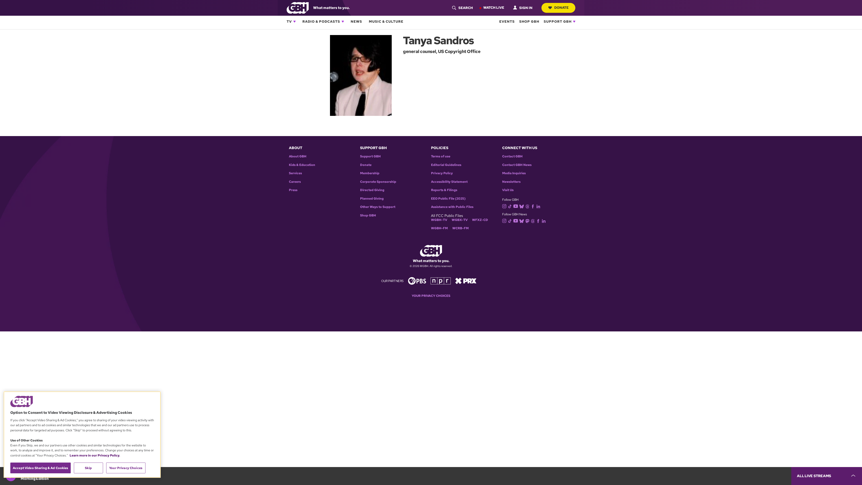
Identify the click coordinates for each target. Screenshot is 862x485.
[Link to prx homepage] (465, 280)
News (356, 21)
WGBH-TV (439, 220)
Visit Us (508, 190)
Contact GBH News (517, 165)
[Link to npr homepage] (441, 280)
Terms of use (440, 156)
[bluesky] (521, 206)
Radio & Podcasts (321, 21)
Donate (561, 7)
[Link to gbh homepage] (298, 7)
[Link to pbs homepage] (417, 280)
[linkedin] (538, 206)
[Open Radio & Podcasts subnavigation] (343, 21)
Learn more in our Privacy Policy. (95, 455)
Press (293, 190)
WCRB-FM (460, 228)
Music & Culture (386, 21)
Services (295, 173)
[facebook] (533, 206)
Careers (295, 182)
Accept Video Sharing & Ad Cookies (40, 468)
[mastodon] (527, 220)
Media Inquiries (514, 173)
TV (289, 21)
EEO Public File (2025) (448, 199)
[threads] (527, 206)
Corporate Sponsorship (378, 182)
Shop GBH (529, 21)
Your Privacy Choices (431, 296)
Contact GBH (512, 156)
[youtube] (515, 205)
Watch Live (493, 7)
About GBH (297, 156)
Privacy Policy (442, 173)
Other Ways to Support (377, 207)
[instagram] (504, 205)
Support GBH (558, 21)
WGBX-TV (460, 220)
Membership (369, 173)
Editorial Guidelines (446, 165)
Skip (88, 468)
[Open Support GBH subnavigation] (574, 21)
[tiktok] (510, 206)
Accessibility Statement (449, 182)
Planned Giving (372, 199)
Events (507, 21)
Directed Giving (372, 190)
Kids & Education (302, 165)
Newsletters (511, 182)
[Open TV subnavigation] (294, 21)
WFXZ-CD (480, 220)
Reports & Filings (444, 190)
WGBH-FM (439, 228)
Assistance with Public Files (452, 207)
